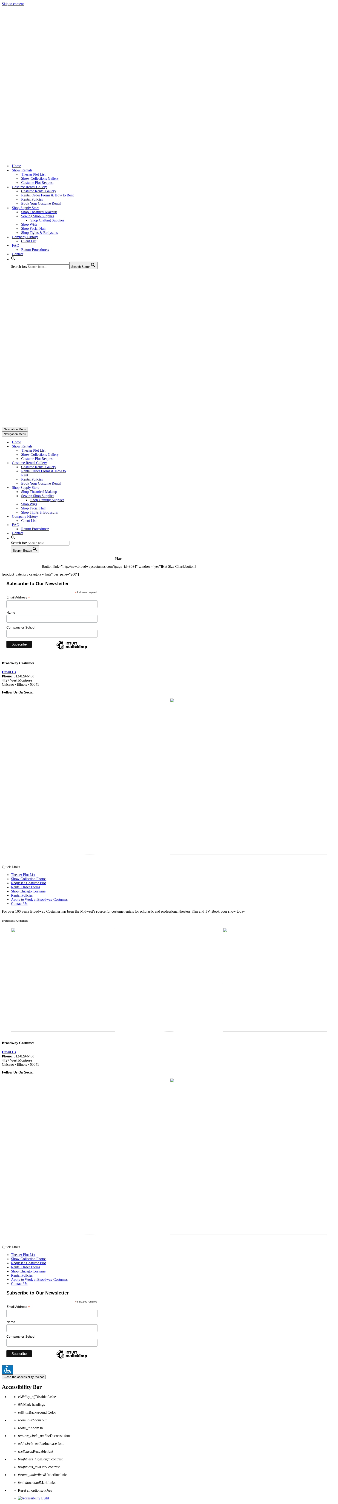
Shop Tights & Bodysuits (39, 233)
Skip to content (13, 4)
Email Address (18, 597)
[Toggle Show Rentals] (82, 446)
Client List (28, 241)
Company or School (20, 627)
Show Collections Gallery (40, 178)
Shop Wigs (29, 224)
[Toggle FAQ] (82, 525)
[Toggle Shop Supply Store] (82, 488)
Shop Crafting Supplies (47, 220)
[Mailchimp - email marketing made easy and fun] (71, 649)
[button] (13, 259)
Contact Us (19, 904)
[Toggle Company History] (82, 517)
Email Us (9, 672)
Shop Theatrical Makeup (39, 212)
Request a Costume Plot (28, 883)
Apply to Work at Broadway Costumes (39, 899)
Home (16, 166)
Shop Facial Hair (33, 228)
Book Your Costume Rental (41, 203)
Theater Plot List (33, 174)
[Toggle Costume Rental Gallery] (82, 463)
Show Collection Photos (28, 879)
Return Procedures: (35, 250)
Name (10, 612)
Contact (17, 254)
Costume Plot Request (37, 183)
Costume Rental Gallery (38, 191)
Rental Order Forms (25, 887)
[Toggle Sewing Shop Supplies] (82, 496)
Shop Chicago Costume (28, 891)
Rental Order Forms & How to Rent (47, 195)
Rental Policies (32, 199)
